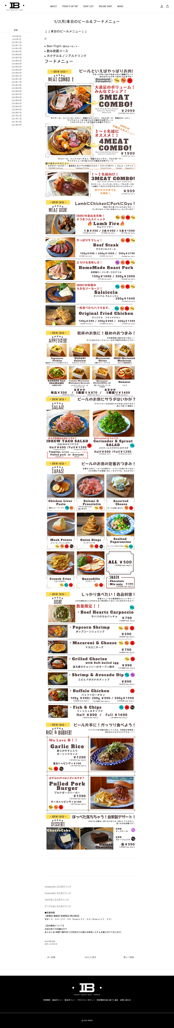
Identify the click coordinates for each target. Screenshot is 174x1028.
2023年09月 (17, 51)
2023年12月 (17, 42)
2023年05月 (17, 64)
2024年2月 (16, 36)
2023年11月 (17, 45)
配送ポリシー (70, 1000)
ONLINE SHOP (105, 6)
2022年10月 (17, 85)
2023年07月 (17, 57)
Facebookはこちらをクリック (58, 893)
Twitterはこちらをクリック (57, 899)
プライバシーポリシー (86, 1000)
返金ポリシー (57, 1000)
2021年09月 (17, 125)
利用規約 (46, 1000)
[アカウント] (161, 6)
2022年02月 (17, 109)
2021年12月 (17, 115)
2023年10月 (17, 48)
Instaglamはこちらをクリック (58, 886)
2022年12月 (17, 79)
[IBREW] (14, 6)
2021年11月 (17, 119)
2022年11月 (17, 82)
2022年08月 (17, 91)
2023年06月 (17, 60)
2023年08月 (17, 54)
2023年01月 (17, 76)
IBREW (90, 1020)
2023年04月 (17, 67)
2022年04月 (17, 103)
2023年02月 (17, 73)
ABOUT (53, 6)
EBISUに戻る (90, 957)
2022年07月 (17, 94)
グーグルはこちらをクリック (58, 906)
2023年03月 (17, 70)
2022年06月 (17, 97)
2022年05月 (17, 100)
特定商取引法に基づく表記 (107, 1000)
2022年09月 (17, 88)
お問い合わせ (125, 1000)
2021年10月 (17, 122)
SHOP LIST (88, 6)
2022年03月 (17, 106)
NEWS (120, 6)
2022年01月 (17, 112)
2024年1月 (16, 39)
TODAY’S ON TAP (70, 6)
